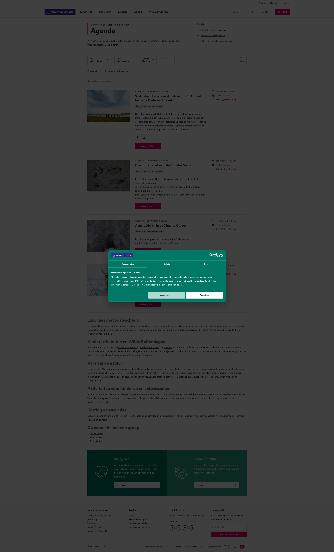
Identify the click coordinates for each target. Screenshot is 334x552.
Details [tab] (167, 264)
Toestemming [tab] (128, 264)
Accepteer (204, 295)
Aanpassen (165, 295)
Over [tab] (206, 264)
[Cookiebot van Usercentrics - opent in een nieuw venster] (211, 255)
